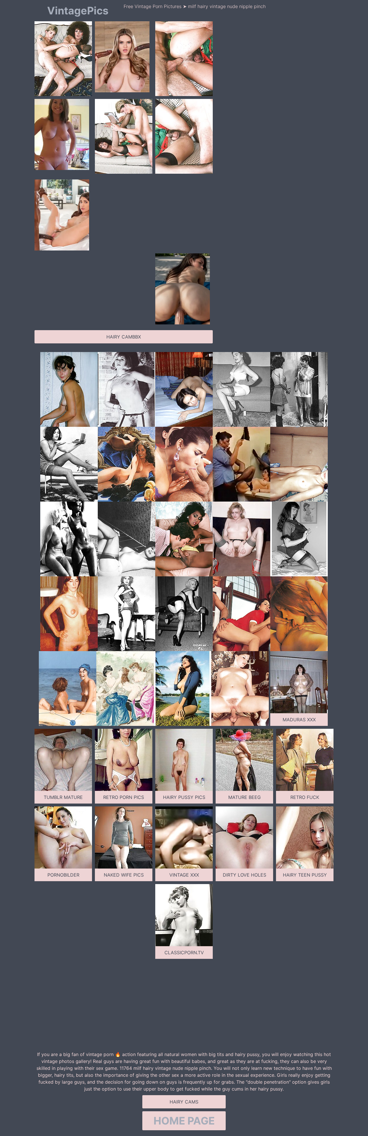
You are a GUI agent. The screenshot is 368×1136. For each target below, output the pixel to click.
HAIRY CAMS (184, 1102)
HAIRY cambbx (123, 337)
